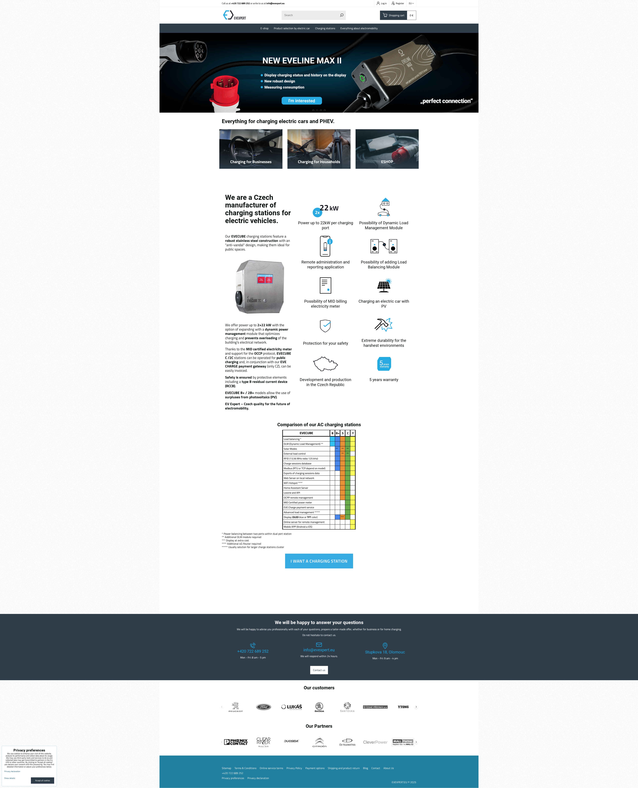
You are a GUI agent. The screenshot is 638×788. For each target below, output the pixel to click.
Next (416, 707)
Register (400, 3)
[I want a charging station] (319, 567)
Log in (384, 3)
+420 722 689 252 (240, 3)
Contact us (319, 670)
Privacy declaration (258, 778)
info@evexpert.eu (275, 3)
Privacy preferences (233, 778)
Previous (221, 707)
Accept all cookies (42, 780)
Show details (9, 778)
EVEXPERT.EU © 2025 (404, 782)
